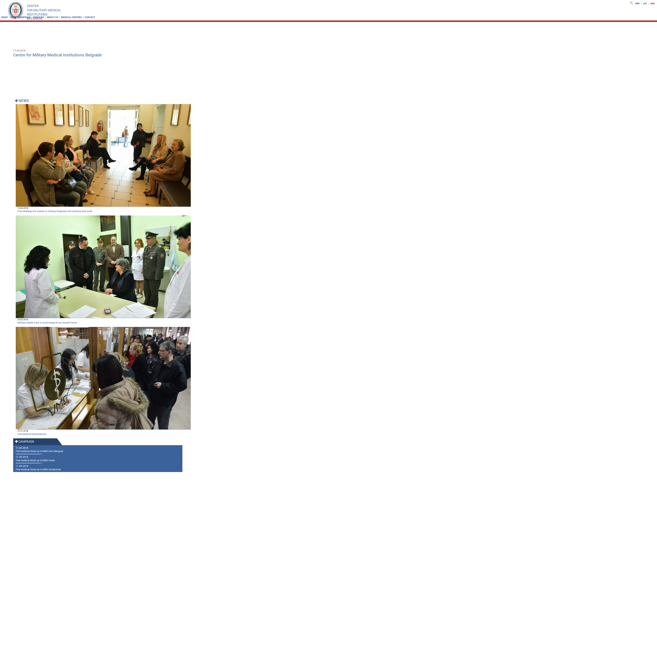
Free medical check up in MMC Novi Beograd (39, 451)
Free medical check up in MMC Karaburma (38, 469)
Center (33, 6)
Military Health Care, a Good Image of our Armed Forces (47, 322)
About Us (52, 17)
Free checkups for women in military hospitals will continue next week (54, 211)
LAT (645, 3)
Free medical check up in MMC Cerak (35, 460)
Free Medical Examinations (32, 434)
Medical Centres (71, 17)
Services (38, 17)
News (4, 17)
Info (13, 17)
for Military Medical (44, 10)
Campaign (24, 17)
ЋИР (637, 3)
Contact (90, 17)
